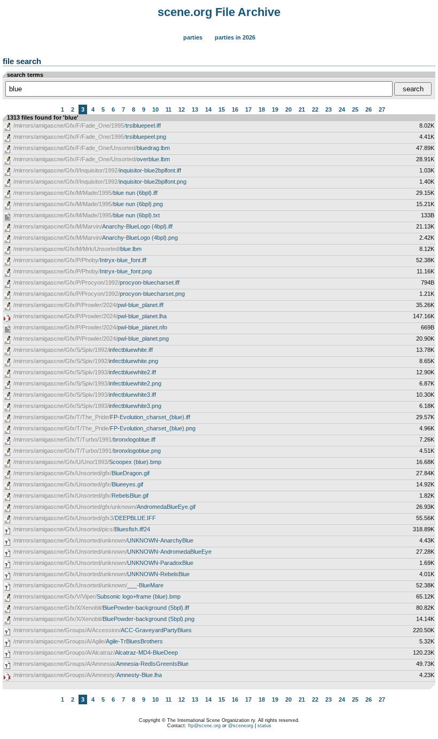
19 (275, 109)
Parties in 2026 (235, 37)
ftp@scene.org (204, 725)
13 (195, 109)
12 (181, 109)
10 (155, 109)
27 (382, 109)
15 (221, 109)
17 (248, 109)
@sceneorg (240, 725)
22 (315, 109)
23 (328, 109)
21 (302, 109)
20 (288, 109)
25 (355, 109)
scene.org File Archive (219, 12)
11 (168, 109)
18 (262, 109)
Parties (192, 37)
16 (235, 109)
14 (208, 109)
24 (342, 109)
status (264, 725)
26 (368, 109)
